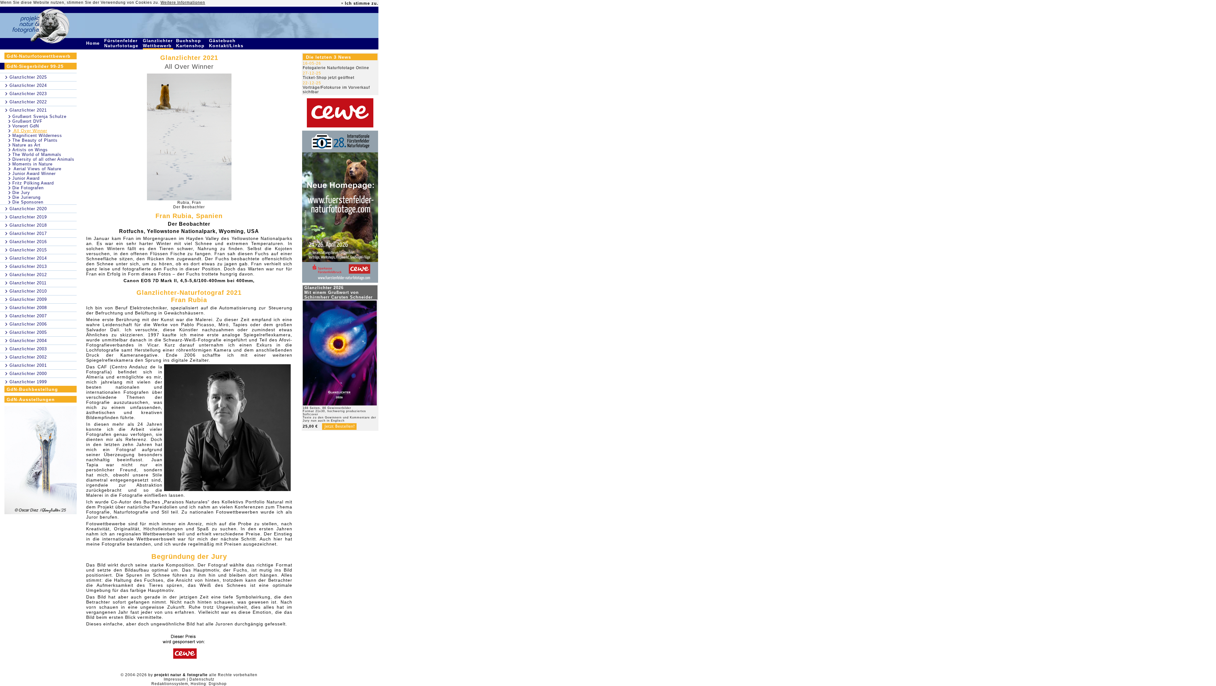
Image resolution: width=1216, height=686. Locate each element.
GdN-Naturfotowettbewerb (39, 56)
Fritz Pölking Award (33, 183)
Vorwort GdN (25, 126)
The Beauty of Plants (35, 140)
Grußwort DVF (27, 121)
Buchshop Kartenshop (191, 43)
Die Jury (21, 192)
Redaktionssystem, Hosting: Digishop (189, 684)
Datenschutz (201, 679)
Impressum (175, 679)
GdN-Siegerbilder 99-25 (35, 66)
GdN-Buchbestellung (32, 389)
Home (93, 43)
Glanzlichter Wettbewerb (158, 43)
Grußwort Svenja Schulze (39, 116)
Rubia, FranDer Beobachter (189, 204)
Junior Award (26, 178)
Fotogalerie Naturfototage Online (336, 68)
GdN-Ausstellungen (31, 399)
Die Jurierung (26, 197)
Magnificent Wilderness (37, 135)
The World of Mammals (36, 154)
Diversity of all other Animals (43, 159)
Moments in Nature (32, 164)
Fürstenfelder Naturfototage (122, 43)
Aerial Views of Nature (36, 168)
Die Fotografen (28, 187)
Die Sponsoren (27, 202)
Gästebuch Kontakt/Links (227, 43)
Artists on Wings (30, 149)
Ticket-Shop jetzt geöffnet (328, 77)
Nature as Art (26, 145)
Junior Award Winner (34, 173)
